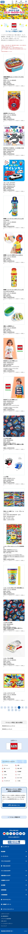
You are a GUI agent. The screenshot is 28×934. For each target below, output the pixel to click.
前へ (1, 707)
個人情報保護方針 (4, 916)
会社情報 (3, 885)
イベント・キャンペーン (8, 909)
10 (15, 710)
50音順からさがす (5, 880)
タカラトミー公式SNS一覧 (13, 837)
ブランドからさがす (5, 861)
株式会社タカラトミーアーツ (8, 725)
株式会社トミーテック (7, 729)
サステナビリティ (7, 899)
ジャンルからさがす (5, 870)
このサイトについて (5, 913)
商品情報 (3, 851)
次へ (19, 710)
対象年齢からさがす (5, 875)
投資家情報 (3, 890)
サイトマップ (4, 926)
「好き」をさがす (6, 866)
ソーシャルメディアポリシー (7, 923)
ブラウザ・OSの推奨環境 (6, 918)
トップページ (6, 846)
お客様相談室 (4, 894)
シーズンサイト (4, 856)
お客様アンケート (7, 904)
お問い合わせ (4, 921)
